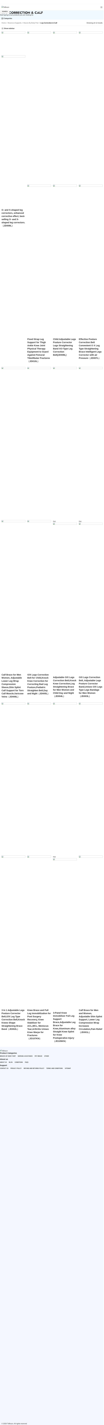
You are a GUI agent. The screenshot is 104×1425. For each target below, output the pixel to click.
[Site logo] (5, 7)
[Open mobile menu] (101, 7)
